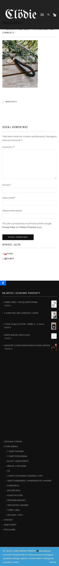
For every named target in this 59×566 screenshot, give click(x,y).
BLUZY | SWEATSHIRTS (18, 461)
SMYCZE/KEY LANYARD (17, 505)
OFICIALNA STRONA (13, 441)
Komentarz (8, 147)
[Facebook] (3, 283)
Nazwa (6, 184)
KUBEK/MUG (13, 485)
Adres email (8, 197)
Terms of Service (28, 227)
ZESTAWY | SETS (15, 514)
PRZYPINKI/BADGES (16, 500)
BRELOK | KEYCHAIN (16, 466)
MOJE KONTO (10, 524)
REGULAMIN (9, 529)
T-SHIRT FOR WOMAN (17, 456)
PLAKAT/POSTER (15, 495)
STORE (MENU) (11, 446)
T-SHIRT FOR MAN (15, 451)
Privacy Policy (8, 227)
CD (8, 470)
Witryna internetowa (12, 210)
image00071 (9, 102)
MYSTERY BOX (13, 490)
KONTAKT (8, 519)
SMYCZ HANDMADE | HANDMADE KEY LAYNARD (29, 480)
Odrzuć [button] (52, 562)
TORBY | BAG (13, 510)
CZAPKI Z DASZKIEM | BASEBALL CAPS (25, 475)
